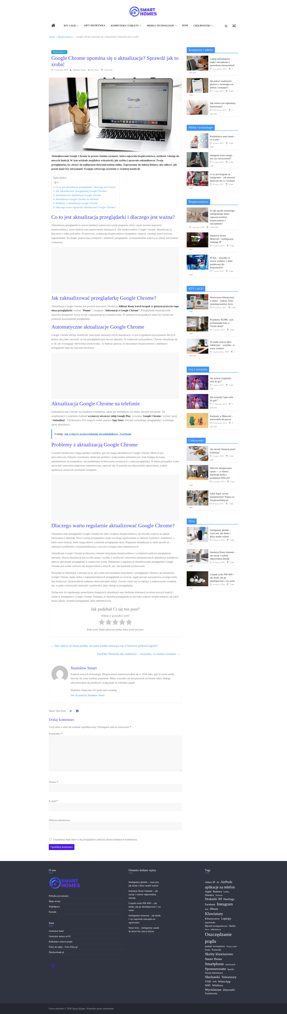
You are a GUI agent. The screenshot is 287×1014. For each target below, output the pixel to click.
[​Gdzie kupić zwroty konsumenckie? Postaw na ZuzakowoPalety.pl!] (197, 492)
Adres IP (210, 882)
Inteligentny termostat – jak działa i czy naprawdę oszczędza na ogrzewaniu (145, 919)
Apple (208, 891)
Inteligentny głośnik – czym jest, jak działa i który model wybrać (220, 533)
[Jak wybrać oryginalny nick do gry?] (197, 377)
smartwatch (230, 964)
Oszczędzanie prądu (218, 938)
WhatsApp (224, 981)
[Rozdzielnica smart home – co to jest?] (197, 135)
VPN (214, 982)
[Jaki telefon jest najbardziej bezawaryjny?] (197, 102)
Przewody (216, 950)
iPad (206, 909)
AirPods (226, 882)
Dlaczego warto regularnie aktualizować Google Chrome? (86, 207)
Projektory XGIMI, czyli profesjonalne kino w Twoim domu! (221, 322)
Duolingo (229, 899)
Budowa (217, 891)
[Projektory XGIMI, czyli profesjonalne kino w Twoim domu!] (197, 318)
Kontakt (52, 912)
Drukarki (219, 895)
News (207, 929)
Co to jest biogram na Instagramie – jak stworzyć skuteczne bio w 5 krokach (222, 177)
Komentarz (55, 733)
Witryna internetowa (59, 820)
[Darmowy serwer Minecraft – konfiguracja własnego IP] (197, 234)
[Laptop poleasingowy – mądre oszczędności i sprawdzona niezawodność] (197, 57)
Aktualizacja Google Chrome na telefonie (77, 199)
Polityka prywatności (59, 896)
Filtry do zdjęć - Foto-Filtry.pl (63, 947)
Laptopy (226, 918)
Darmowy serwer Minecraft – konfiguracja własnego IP (221, 238)
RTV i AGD (70, 25)
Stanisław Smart (79, 70)
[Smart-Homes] (53, 26)
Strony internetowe (214, 973)
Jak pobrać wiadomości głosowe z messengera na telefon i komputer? (221, 84)
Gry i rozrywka (94, 25)
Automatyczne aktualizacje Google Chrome (78, 195)
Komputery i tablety (125, 25)
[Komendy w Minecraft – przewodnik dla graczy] (197, 414)
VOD (208, 981)
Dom (185, 25)
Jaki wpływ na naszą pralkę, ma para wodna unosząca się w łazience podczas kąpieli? (104, 645)
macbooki (210, 922)
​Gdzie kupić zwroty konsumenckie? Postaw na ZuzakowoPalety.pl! (222, 496)
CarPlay (226, 892)
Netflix (232, 926)
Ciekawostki (201, 25)
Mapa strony (54, 901)
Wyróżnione (213, 989)
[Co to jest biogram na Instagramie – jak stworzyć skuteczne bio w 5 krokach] (197, 173)
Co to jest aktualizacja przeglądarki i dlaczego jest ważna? (86, 187)
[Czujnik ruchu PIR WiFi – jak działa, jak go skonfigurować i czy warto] (197, 573)
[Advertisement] (115, 270)
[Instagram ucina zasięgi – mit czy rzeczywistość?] (197, 154)
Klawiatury (214, 914)
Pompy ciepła (231, 946)
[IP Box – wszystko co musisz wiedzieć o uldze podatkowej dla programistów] (197, 256)
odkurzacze (216, 929)
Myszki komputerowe (216, 926)
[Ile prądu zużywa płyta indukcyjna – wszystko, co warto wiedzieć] (197, 340)
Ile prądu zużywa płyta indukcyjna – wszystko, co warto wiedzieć (222, 345)
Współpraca (54, 906)
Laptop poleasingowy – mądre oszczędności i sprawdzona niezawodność (222, 62)
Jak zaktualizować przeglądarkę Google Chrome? (81, 191)
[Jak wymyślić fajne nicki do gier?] (197, 396)
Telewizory (229, 977)
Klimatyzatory (212, 918)
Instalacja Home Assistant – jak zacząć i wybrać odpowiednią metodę (223, 555)
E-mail (53, 801)
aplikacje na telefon (220, 887)
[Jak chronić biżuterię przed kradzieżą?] (197, 448)
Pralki (207, 950)
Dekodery (209, 895)
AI (218, 882)
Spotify (230, 969)
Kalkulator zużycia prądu (60, 941)
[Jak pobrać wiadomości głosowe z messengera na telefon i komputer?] (197, 79)
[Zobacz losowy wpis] (234, 26)
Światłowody (211, 993)
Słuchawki (212, 977)
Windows (217, 985)
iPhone (214, 909)
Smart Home (213, 959)
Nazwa (53, 782)
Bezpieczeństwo (59, 52)
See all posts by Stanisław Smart (87, 695)
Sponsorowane (215, 969)
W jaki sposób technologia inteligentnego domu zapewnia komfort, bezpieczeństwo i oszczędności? (222, 217)
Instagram (225, 904)
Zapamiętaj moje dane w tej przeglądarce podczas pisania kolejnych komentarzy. (95, 839)
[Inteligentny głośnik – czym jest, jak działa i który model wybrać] (197, 528)
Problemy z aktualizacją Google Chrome (77, 203)
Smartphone (214, 964)
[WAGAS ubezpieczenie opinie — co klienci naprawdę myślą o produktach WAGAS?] (197, 466)
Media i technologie (160, 25)
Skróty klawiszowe (219, 954)
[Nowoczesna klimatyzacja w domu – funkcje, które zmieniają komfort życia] (197, 296)
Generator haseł (56, 931)
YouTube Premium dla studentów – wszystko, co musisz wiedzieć (138, 654)
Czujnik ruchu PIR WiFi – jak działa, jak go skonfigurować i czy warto (222, 577)
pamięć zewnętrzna (215, 946)
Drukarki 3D (213, 899)
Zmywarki (229, 989)
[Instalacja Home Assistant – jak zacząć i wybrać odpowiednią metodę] (197, 551)
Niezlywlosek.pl (56, 952)
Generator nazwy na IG (60, 936)
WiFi (208, 985)
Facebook (210, 904)
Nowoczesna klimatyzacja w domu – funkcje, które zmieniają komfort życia (222, 300)
